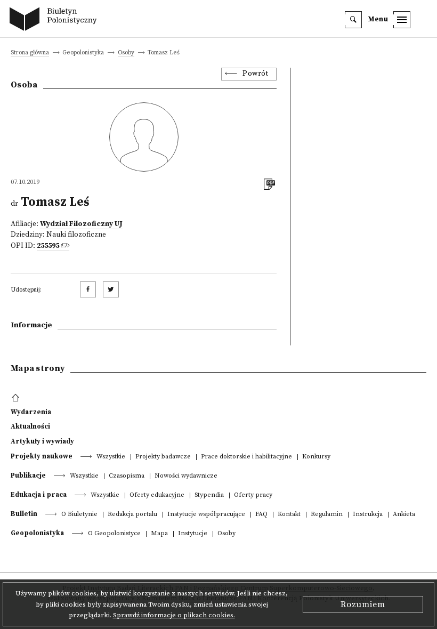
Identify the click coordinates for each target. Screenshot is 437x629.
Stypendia (209, 495)
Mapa (159, 534)
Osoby (126, 53)
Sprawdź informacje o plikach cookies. (174, 615)
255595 (48, 246)
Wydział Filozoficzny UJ (81, 224)
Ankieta (404, 515)
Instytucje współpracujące (206, 515)
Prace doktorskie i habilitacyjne (246, 457)
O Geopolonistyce (114, 534)
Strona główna (30, 53)
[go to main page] (56, 20)
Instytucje (192, 534)
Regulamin (327, 515)
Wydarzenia (31, 412)
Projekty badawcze (163, 457)
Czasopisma (126, 476)
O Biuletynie (79, 515)
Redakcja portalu (132, 515)
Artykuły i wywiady (42, 441)
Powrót (255, 73)
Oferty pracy (253, 495)
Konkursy (316, 457)
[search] (353, 19)
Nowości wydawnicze (186, 476)
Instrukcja (368, 515)
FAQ (261, 515)
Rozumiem (363, 604)
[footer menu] (17, 398)
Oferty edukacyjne (157, 495)
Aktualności (30, 426)
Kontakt (289, 515)
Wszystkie (110, 457)
